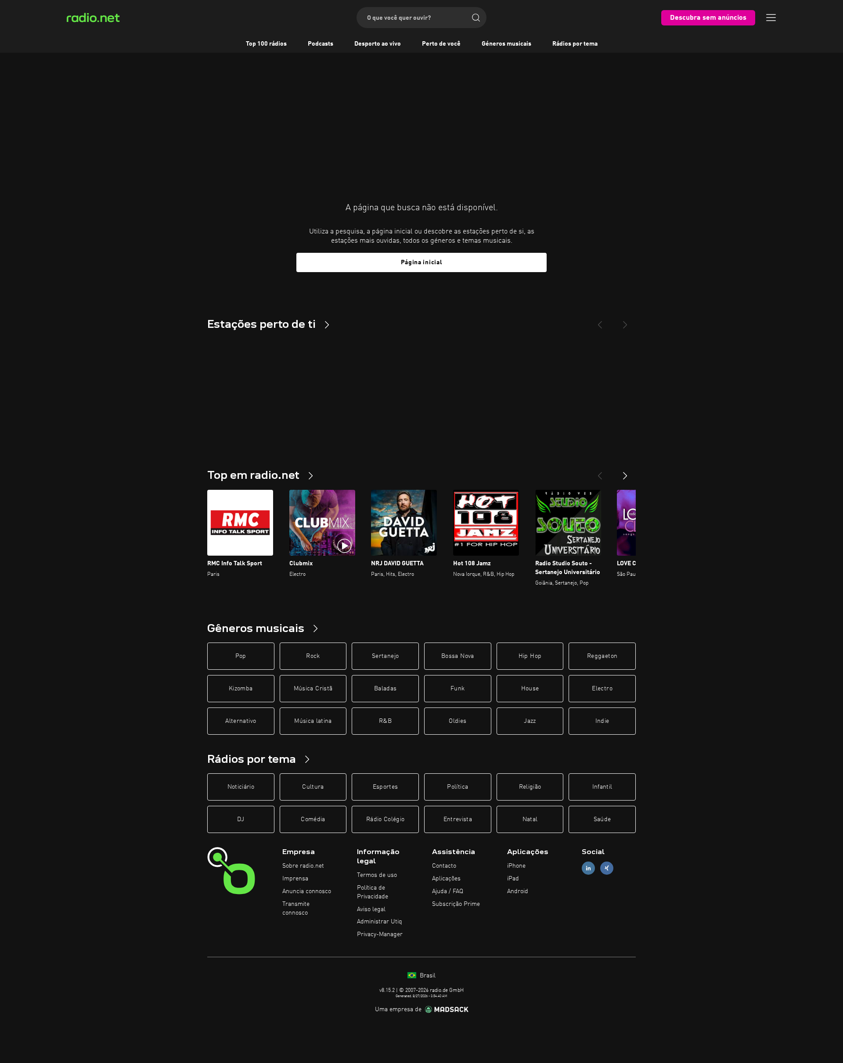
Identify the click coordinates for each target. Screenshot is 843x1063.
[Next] (625, 321)
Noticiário (241, 787)
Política (457, 787)
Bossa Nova (457, 656)
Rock (313, 656)
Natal (530, 819)
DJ (240, 819)
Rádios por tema (575, 44)
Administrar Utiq (379, 922)
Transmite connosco (296, 908)
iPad (513, 879)
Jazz (530, 721)
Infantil (602, 787)
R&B (385, 721)
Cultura (313, 787)
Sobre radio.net (303, 866)
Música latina (313, 721)
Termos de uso (377, 875)
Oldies (457, 721)
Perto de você (441, 44)
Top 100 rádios (266, 44)
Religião (530, 787)
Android (517, 891)
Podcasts (320, 44)
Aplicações (446, 879)
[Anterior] (599, 472)
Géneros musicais (506, 44)
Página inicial (422, 262)
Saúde (602, 819)
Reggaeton (602, 656)
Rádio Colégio (385, 819)
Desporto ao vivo (377, 44)
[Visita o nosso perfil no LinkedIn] (588, 868)
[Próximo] (625, 472)
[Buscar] (476, 17)
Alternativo (240, 721)
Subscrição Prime (456, 904)
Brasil (427, 976)
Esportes (385, 787)
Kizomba (240, 689)
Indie (602, 721)
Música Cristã (313, 689)
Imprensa (295, 879)
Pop (240, 656)
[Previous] (599, 321)
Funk (457, 689)
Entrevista (457, 819)
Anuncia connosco (306, 891)
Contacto (444, 866)
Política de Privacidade (372, 892)
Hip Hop (530, 656)
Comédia (313, 819)
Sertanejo (385, 656)
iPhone (516, 866)
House (530, 689)
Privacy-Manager (380, 934)
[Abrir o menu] (771, 17)
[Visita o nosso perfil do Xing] (606, 868)
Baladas (385, 689)
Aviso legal (371, 909)
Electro (602, 689)
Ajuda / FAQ (447, 891)
